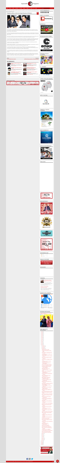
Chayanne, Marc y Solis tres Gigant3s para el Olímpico (19, 13)
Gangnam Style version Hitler (45, 349)
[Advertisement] (47, 177)
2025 (42, 332)
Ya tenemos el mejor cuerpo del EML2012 (47, 403)
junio (42, 435)
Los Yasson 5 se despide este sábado (46, 365)
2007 (42, 444)
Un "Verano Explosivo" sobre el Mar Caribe (47, 430)
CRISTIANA (20, 8)
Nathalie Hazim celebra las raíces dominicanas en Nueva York (48, 281)
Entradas (43, 254)
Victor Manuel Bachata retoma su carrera (47, 391)
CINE (30, 8)
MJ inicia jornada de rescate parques (46, 432)
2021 (42, 336)
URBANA (13, 8)
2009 (42, 442)
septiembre (43, 348)
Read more (16, 74)
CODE (53, 461)
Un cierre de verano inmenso (45, 418)
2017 (42, 340)
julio (42, 434)
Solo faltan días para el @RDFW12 (46, 429)
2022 (42, 335)
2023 (42, 334)
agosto (43, 433)
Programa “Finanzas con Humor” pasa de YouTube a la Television (45, 313)
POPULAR (10, 8)
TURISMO (27, 8)
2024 (42, 333)
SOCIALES (24, 8)
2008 (42, 443)
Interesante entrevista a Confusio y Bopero (47, 411)
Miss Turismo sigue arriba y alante (46, 431)
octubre (43, 347)
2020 (42, 337)
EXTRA (7, 8)
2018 (42, 339)
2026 (42, 331)
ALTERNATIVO (17, 8)
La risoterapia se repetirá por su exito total (47, 383)
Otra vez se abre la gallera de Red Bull (46, 364)
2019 (42, 338)
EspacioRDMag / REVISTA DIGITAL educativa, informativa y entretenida (19, 461)
